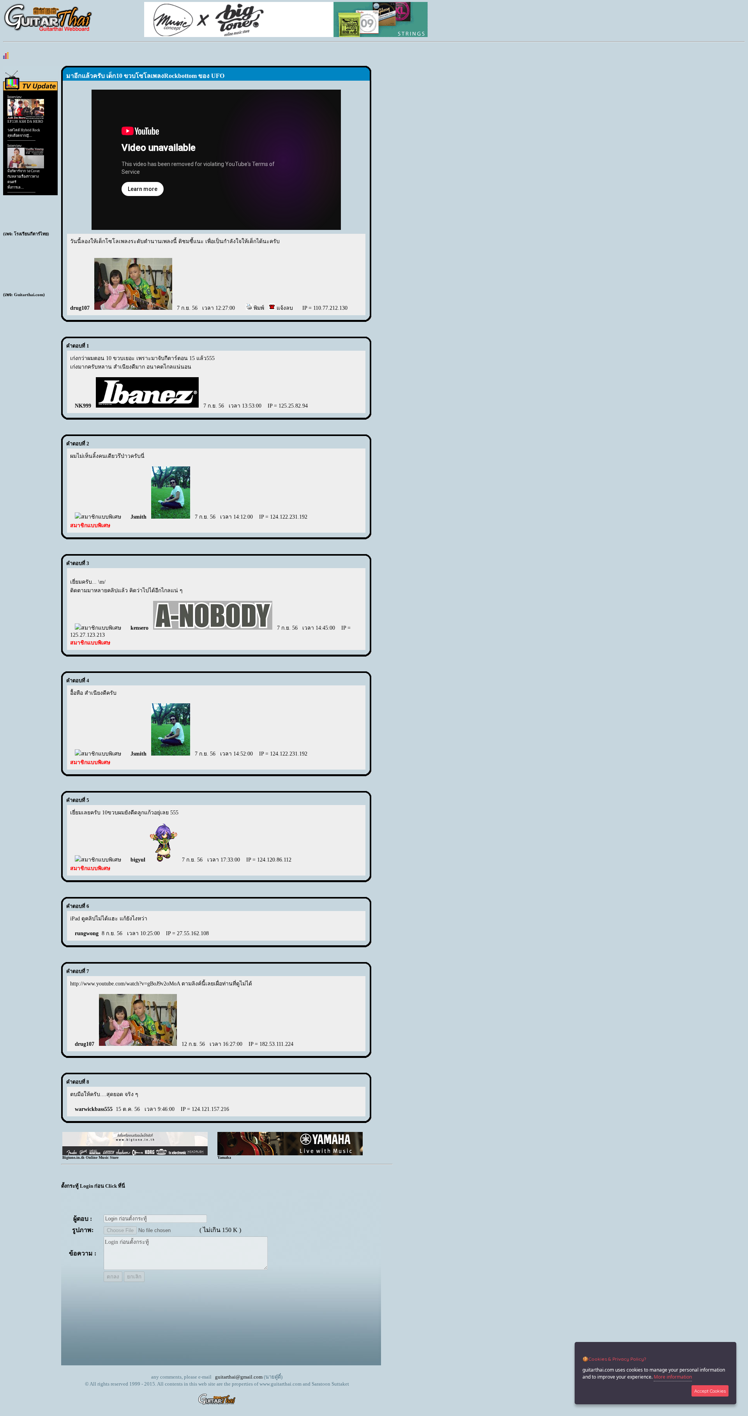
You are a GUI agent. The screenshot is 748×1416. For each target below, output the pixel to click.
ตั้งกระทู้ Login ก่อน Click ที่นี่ (93, 1186)
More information (673, 1377)
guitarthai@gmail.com (239, 1377)
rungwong (87, 933)
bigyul (138, 860)
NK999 (83, 406)
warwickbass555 (94, 1109)
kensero (139, 628)
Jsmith (138, 517)
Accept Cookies (710, 1391)
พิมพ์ (258, 308)
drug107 (80, 308)
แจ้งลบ (284, 308)
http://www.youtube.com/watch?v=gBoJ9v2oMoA (125, 984)
